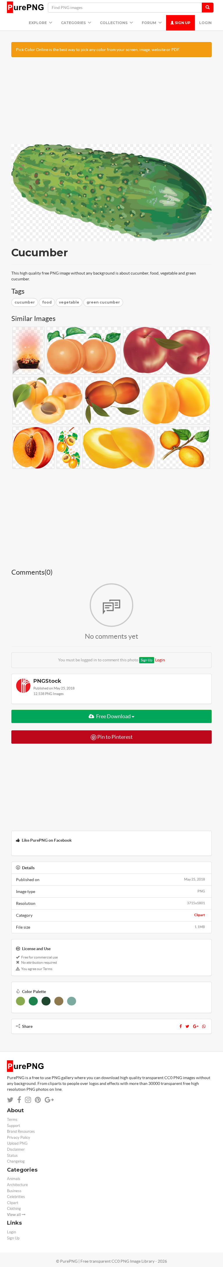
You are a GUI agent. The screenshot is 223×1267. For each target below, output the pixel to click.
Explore (38, 23)
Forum (149, 23)
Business (14, 1191)
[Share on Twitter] (10, 1100)
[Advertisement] (111, 103)
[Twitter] (187, 1026)
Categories (74, 23)
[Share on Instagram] (28, 1100)
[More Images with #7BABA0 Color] (71, 1001)
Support (13, 1125)
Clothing (14, 1208)
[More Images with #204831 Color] (46, 1001)
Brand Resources (21, 1131)
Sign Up (182, 23)
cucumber (25, 302)
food (47, 302)
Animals (13, 1179)
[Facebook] (180, 1026)
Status (12, 1155)
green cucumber (103, 302)
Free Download (113, 716)
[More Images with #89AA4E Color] (20, 1001)
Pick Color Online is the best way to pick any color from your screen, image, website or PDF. (98, 49)
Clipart (199, 915)
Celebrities (16, 1197)
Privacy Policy (18, 1137)
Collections (114, 23)
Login (205, 23)
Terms (12, 1119)
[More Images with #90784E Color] (58, 1001)
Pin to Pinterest (114, 737)
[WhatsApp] (204, 1026)
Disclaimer (16, 1149)
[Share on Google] (49, 1100)
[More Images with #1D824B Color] (33, 1001)
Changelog (16, 1161)
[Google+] (195, 1026)
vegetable (69, 302)
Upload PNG (17, 1143)
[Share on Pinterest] (38, 1100)
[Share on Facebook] (19, 1100)
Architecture (17, 1185)
